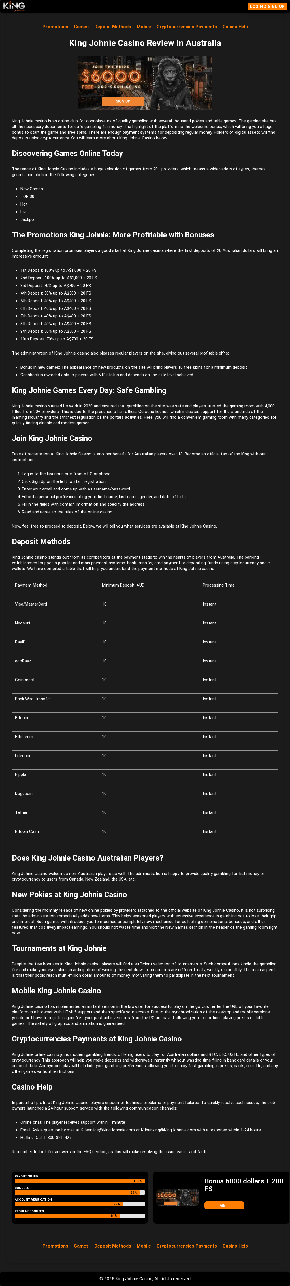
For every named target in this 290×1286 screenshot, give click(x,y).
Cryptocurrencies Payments (187, 26)
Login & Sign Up (267, 6)
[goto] (14, 9)
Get (224, 1205)
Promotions (55, 26)
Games (81, 26)
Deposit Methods (112, 26)
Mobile (144, 26)
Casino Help (235, 26)
